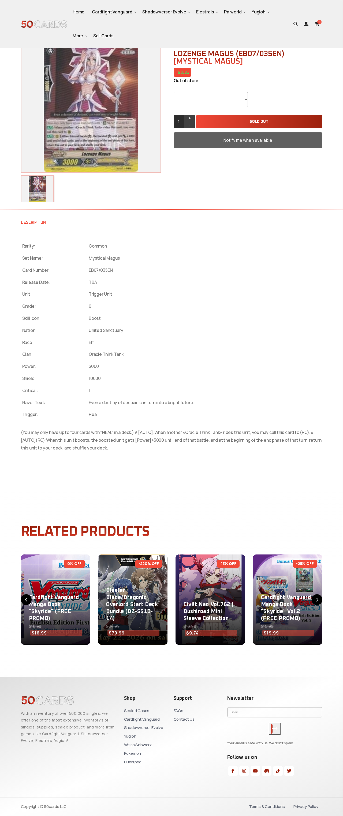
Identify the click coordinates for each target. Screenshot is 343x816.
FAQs (178, 710)
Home (78, 12)
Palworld (232, 12)
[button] (26, 599)
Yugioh (259, 12)
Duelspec (132, 762)
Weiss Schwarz (138, 745)
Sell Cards (103, 36)
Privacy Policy (305, 806)
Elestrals (205, 12)
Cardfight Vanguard (112, 12)
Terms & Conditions (267, 806)
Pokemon (132, 753)
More (78, 36)
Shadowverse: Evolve (164, 12)
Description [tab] (33, 222)
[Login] (306, 24)
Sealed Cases (137, 710)
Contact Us (184, 719)
